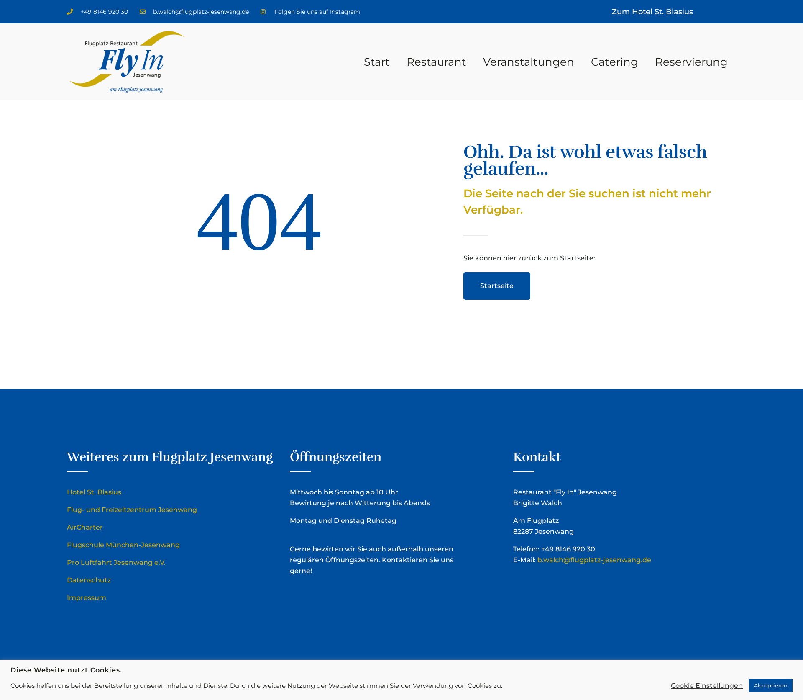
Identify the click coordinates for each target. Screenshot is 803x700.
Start (377, 62)
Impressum (86, 598)
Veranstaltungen (528, 62)
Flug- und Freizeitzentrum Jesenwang (132, 510)
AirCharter (85, 527)
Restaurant (436, 62)
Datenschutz (89, 580)
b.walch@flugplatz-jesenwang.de (594, 560)
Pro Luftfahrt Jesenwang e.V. (116, 562)
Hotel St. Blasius (94, 492)
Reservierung (691, 62)
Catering (614, 62)
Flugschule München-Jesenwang (123, 545)
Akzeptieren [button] (771, 685)
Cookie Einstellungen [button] (707, 686)
